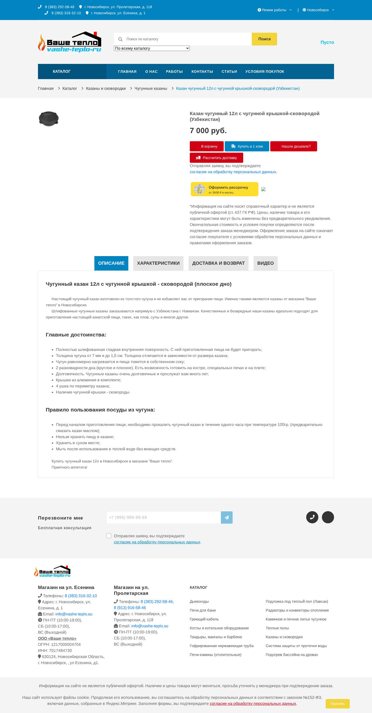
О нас (151, 71)
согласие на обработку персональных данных (233, 172)
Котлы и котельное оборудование (219, 628)
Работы (174, 71)
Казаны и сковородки (106, 88)
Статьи (229, 71)
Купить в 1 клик (250, 146)
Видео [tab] (265, 263)
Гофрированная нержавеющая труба (222, 646)
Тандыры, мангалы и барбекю (216, 637)
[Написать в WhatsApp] (328, 517)
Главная (127, 71)
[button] (72, 71)
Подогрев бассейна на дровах (292, 654)
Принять (338, 704)
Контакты (202, 71)
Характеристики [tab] (158, 263)
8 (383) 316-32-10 (66, 13)
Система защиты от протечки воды (296, 646)
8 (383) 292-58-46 (59, 7)
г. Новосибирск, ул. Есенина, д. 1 (118, 13)
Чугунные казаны (151, 88)
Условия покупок (264, 71)
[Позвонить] (312, 517)
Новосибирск (318, 10)
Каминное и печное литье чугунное (296, 619)
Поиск (264, 39)
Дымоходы (199, 601)
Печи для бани (203, 610)
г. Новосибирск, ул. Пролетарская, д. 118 (118, 7)
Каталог (70, 88)
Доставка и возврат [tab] (218, 263)
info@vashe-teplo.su (73, 614)
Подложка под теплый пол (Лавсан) (297, 601)
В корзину (208, 146)
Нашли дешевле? (296, 146)
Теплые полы (277, 628)
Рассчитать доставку (219, 158)
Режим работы (274, 10)
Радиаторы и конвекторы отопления (297, 610)
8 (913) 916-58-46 (130, 607)
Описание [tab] (111, 263)
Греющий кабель (204, 619)
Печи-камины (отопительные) (215, 654)
